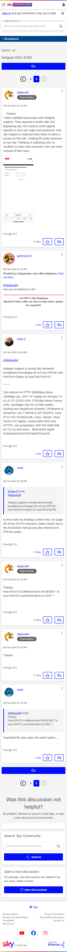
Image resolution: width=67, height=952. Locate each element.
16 (9, 234)
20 (9, 612)
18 (9, 446)
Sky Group (8, 923)
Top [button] (35, 907)
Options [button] (6, 50)
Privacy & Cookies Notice (15, 917)
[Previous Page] (23, 79)
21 (9, 667)
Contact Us (58, 920)
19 (9, 544)
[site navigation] (4, 4)
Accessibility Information (52, 917)
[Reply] (59, 241)
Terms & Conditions (54, 914)
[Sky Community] (20, 4)
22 (9, 750)
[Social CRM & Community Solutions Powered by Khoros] (56, 944)
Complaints (8, 920)
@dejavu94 (10, 285)
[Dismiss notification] (62, 13)
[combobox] (30, 26)
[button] (62, 91)
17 (9, 317)
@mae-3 (13, 491)
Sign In (63, 5)
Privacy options (10, 914)
